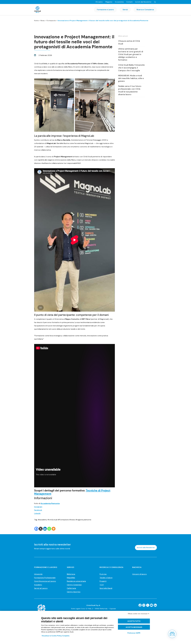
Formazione (51, 21)
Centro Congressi (74, 585)
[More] (53, 529)
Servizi (125, 9)
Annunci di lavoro (139, 574)
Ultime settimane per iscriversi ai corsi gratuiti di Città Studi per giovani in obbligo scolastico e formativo (130, 54)
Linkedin (37, 513)
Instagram (38, 507)
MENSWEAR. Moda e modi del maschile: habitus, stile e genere (131, 78)
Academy (38, 585)
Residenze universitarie (76, 581)
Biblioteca (71, 574)
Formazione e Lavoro (105, 9)
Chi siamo (99, 2)
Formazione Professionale (44, 577)
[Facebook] (36, 529)
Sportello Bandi (106, 588)
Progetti (103, 581)
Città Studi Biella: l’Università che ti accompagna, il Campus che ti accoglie (131, 68)
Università (38, 574)
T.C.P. (102, 585)
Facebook (38, 510)
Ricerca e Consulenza (145, 9)
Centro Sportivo (73, 592)
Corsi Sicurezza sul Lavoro (45, 581)
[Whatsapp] (49, 529)
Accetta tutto (133, 621)
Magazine (108, 2)
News (43, 21)
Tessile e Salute (106, 577)
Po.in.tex (103, 574)
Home (36, 21)
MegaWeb (71, 577)
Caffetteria (71, 588)
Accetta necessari (134, 627)
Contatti (129, 2)
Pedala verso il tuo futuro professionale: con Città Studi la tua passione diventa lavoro (129, 90)
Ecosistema (119, 2)
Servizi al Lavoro (41, 588)
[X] (41, 529)
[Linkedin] (45, 529)
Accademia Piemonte (50, 503)
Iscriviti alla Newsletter (143, 2)
